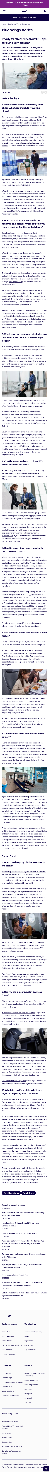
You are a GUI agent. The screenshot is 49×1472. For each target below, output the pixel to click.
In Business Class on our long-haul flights (18, 1013)
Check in (32, 17)
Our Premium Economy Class (14, 1081)
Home (4, 24)
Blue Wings (12, 24)
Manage (23, 17)
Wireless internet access (33, 962)
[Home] (24, 11)
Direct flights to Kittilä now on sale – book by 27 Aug (25, 3)
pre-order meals (28, 710)
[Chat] (46, 1468)
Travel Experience (23, 24)
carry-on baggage (13, 355)
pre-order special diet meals (22, 662)
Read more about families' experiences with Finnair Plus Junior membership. (23, 211)
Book (15, 17)
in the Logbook (36, 205)
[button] (4, 11)
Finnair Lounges (30, 799)
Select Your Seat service (29, 1075)
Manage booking (16, 282)
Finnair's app (28, 236)
